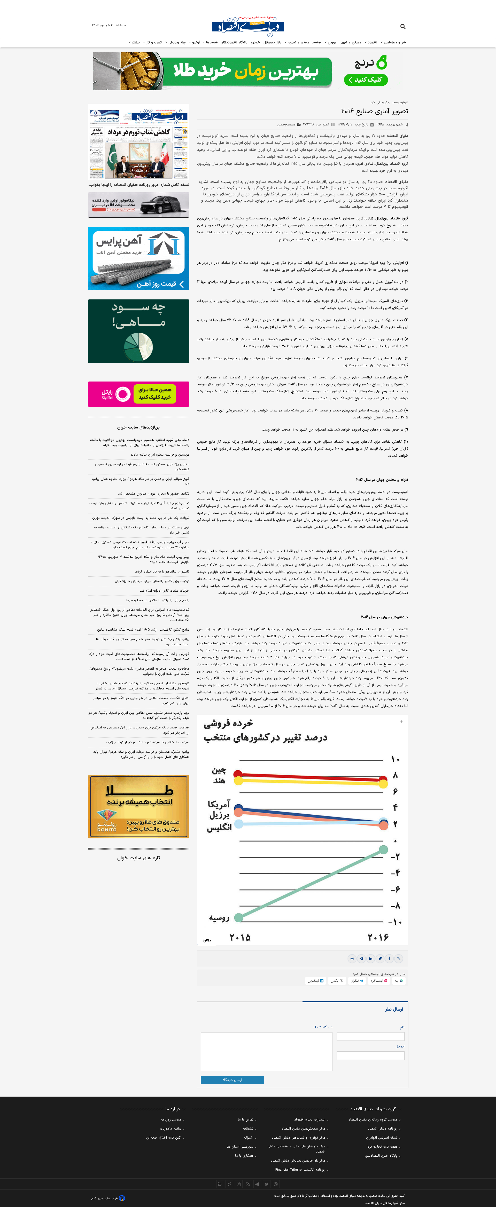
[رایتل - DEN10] (138, 394)
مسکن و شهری (350, 42)
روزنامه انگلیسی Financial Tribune (300, 1169)
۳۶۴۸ (389, 124)
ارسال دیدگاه (232, 1080)
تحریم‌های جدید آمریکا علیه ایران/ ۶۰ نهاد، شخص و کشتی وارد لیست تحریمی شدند (139, 506)
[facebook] (389, 959)
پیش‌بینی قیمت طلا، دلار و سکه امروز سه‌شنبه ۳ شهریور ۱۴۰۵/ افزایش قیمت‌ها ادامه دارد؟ (143, 559)
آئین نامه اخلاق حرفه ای (163, 1137)
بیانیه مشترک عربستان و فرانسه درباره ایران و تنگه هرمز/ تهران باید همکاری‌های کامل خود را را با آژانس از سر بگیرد (141, 754)
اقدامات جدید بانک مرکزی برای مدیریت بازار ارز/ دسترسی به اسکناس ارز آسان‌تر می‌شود (139, 730)
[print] (352, 959)
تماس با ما (245, 1119)
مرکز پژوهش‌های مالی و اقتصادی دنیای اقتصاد (296, 1149)
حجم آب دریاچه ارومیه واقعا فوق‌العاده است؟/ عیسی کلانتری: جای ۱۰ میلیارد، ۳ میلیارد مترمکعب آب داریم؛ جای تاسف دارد (139, 545)
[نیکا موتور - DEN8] (138, 205)
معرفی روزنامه (171, 1119)
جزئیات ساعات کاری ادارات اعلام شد (164, 590)
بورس (331, 42)
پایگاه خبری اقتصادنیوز (381, 1155)
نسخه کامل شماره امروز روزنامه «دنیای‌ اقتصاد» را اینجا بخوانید (139, 185)
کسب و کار (153, 42)
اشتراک (248, 1137)
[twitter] (380, 959)
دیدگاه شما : (322, 1027)
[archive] (220, 1184)
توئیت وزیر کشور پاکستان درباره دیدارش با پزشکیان (152, 581)
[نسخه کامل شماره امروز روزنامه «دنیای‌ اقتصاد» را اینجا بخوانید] (138, 142)
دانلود (206, 940)
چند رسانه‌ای (176, 42)
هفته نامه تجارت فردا (382, 1146)
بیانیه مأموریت (170, 1128)
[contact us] (229, 1184)
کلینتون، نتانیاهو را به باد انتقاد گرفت (162, 571)
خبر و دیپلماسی (395, 42)
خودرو (255, 42)
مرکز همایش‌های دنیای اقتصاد (303, 1128)
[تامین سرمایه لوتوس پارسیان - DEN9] (138, 331)
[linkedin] (371, 959)
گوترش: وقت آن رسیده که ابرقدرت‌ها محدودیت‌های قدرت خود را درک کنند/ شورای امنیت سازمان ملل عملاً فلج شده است (139, 657)
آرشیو (195, 42)
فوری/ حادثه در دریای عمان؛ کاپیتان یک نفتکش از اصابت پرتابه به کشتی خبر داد (141, 530)
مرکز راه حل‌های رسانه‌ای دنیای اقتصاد (298, 1160)
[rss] (248, 1184)
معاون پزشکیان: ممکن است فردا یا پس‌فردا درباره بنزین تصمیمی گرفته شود (142, 467)
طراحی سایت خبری (108, 1199)
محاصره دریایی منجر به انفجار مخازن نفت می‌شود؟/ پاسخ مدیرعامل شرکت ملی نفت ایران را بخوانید (139, 671)
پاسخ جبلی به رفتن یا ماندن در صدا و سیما (157, 600)
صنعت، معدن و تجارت (303, 42)
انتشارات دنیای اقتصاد (309, 1119)
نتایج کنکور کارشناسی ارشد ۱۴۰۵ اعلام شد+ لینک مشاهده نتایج (143, 629)
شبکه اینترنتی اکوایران (381, 1137)
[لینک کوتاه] (398, 959)
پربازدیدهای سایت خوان (138, 427)
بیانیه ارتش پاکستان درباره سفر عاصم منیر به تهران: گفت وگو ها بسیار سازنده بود (142, 642)
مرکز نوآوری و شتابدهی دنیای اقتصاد (298, 1137)
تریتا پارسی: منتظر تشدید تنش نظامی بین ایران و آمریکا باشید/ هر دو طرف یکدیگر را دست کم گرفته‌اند (138, 715)
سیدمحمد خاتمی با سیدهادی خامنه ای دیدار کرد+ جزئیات (147, 742)
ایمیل (400, 1046)
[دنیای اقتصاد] (248, 26)
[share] (239, 1184)
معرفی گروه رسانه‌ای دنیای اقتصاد (372, 1119)
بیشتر (135, 42)
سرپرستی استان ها (240, 1146)
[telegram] (361, 959)
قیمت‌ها (211, 42)
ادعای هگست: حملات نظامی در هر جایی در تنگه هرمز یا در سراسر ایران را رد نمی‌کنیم (141, 701)
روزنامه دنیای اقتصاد (382, 1128)
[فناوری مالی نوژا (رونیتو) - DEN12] (138, 807)
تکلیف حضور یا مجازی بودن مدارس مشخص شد (153, 493)
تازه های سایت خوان (138, 858)
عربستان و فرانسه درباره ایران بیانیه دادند (159, 454)
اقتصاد (372, 42)
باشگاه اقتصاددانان (234, 42)
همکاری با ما (244, 1155)
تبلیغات (248, 1128)
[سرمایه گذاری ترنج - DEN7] (248, 71)
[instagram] (276, 1184)
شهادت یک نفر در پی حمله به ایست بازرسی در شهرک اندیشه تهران (140, 518)
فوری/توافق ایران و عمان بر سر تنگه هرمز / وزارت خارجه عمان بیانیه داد (140, 482)
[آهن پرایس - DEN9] (138, 258)
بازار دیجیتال (272, 42)
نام (402, 1027)
